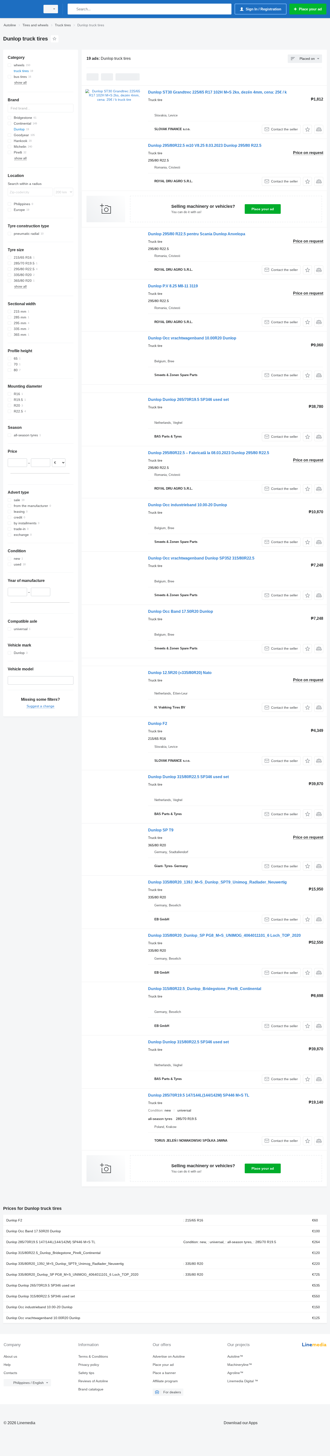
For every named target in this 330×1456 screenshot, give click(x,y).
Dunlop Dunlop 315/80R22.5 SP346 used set (188, 777)
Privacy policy (88, 1365)
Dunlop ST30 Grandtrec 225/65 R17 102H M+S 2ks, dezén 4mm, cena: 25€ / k (217, 92)
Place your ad (262, 209)
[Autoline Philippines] (20, 9)
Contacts (10, 1373)
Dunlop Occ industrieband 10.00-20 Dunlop (187, 505)
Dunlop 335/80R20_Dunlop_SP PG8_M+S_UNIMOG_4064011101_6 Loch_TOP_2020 (224, 935)
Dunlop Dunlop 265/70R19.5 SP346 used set (188, 400)
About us (10, 1356)
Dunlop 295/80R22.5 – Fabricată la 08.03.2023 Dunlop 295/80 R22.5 (208, 453)
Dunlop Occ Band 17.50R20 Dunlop (180, 611)
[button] (307, 129)
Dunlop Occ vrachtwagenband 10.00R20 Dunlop (192, 338)
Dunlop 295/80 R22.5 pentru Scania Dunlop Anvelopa (196, 234)
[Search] (72, 9)
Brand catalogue (90, 1389)
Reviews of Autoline (93, 1381)
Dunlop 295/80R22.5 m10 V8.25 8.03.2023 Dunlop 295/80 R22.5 (204, 145)
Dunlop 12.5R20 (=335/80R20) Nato (180, 673)
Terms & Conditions (93, 1356)
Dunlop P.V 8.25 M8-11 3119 (173, 286)
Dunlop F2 (157, 723)
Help (7, 1365)
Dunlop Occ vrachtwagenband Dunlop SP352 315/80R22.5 (201, 558)
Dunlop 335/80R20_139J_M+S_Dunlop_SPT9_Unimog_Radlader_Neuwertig (217, 882)
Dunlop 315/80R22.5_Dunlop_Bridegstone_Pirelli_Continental (204, 989)
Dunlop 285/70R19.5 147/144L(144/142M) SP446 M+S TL (198, 1095)
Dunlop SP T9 (160, 830)
